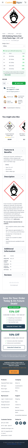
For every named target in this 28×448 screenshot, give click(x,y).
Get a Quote (14, 372)
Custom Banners (5, 391)
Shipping (17, 399)
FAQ (16, 402)
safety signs (17, 219)
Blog (16, 390)
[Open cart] (25, 2)
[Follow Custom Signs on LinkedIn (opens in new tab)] (20, 423)
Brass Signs (4, 388)
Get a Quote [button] (8, 74)
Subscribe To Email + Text (14, 326)
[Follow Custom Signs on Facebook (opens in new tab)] (16, 423)
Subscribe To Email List (14, 347)
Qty (4, 83)
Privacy (19, 444)
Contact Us (18, 404)
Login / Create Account (7, 399)
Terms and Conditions (14, 356)
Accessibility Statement (21, 415)
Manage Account (5, 404)
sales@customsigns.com (7, 428)
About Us (17, 383)
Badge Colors (6, 43)
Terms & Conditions (12, 444)
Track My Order (5, 407)
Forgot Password (5, 402)
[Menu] (2, 2)
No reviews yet (15, 40)
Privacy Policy (22, 356)
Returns (17, 407)
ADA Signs (3, 386)
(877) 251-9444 (4, 422)
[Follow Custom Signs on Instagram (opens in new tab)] (24, 423)
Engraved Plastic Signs (7, 383)
